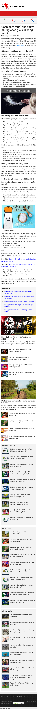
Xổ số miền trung (23, 21)
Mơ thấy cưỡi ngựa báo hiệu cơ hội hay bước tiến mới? (18, 402)
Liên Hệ (29, 697)
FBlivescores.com (19, 701)
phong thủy (20, 45)
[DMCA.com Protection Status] (18, 703)
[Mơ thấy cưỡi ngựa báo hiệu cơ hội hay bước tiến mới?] (18, 389)
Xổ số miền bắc (13, 21)
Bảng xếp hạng (20, 697)
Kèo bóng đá (4, 19)
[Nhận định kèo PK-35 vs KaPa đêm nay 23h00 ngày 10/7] (18, 325)
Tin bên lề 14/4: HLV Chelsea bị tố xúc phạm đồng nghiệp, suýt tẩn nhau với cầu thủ (21, 677)
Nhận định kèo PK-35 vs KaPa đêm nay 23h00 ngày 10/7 (16, 338)
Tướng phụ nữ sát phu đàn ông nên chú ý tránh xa (19, 301)
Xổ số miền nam (32, 21)
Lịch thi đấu (10, 697)
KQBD (3, 697)
